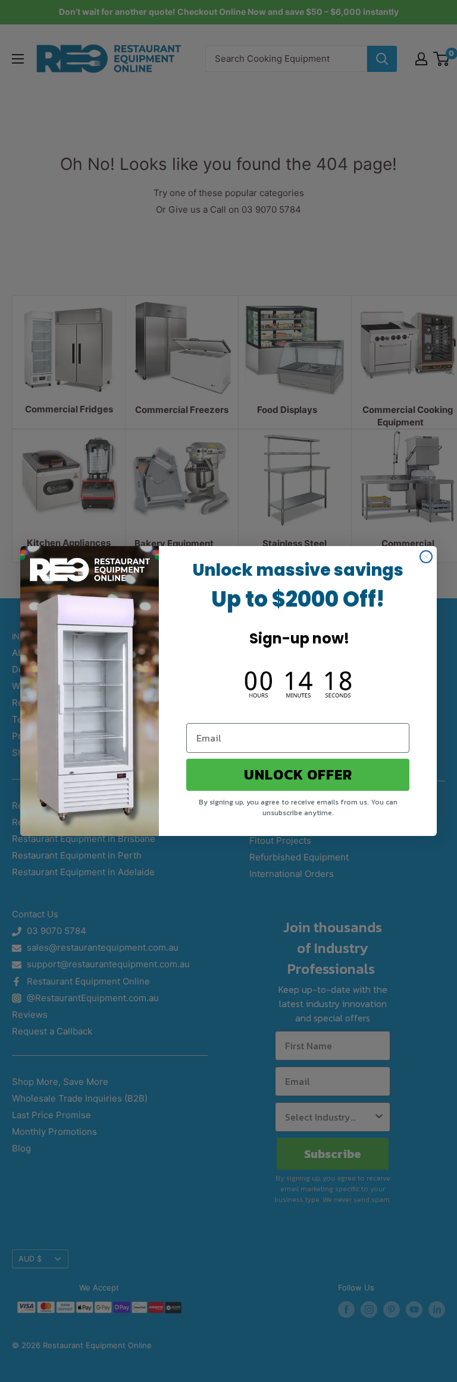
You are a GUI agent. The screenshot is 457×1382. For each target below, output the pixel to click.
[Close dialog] (426, 557)
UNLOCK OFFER (298, 774)
